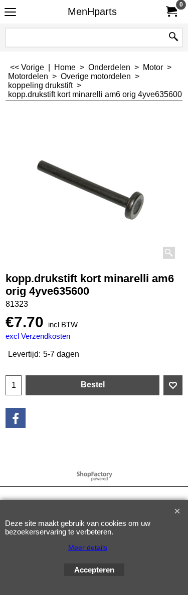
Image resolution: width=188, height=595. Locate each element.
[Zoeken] (173, 37)
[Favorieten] (172, 385)
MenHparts (92, 11)
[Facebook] (16, 418)
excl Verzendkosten (38, 336)
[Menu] (10, 13)
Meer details (87, 547)
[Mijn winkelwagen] (170, 12)
